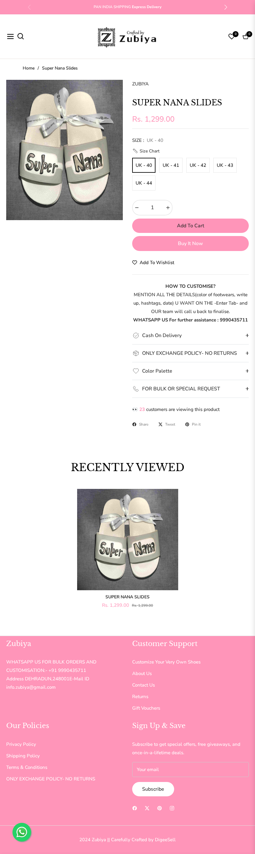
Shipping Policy (23, 756)
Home (29, 68)
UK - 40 (144, 165)
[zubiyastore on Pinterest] (159, 808)
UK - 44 (144, 183)
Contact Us (143, 685)
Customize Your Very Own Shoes (166, 662)
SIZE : (147, 140)
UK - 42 (198, 165)
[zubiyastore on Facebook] (134, 808)
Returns (140, 696)
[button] (226, 7)
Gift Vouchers (146, 708)
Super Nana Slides (127, 597)
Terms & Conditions (26, 767)
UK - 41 (171, 165)
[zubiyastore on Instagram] (171, 808)
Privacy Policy (21, 744)
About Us (142, 673)
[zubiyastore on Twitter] (147, 808)
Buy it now (190, 243)
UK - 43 (225, 165)
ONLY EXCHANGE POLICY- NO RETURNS (50, 779)
